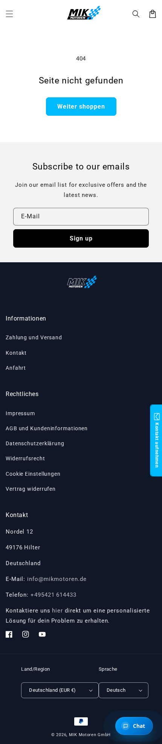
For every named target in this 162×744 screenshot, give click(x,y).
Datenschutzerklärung (35, 443)
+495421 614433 (53, 594)
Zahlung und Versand (34, 337)
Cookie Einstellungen (33, 474)
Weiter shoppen (81, 106)
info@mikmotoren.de (56, 579)
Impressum (20, 413)
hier (57, 610)
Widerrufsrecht (25, 458)
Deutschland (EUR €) (52, 690)
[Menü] (9, 14)
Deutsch (116, 690)
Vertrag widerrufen (31, 489)
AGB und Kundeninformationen (47, 428)
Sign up (81, 238)
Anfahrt (16, 368)
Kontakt (16, 353)
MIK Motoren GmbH (90, 734)
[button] (136, 14)
